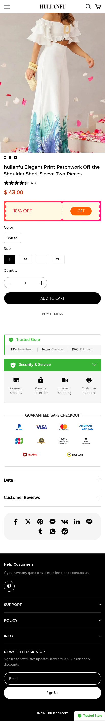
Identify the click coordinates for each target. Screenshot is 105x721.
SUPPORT (13, 604)
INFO (8, 636)
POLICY (10, 620)
